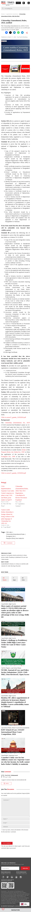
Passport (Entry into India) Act (15, 538)
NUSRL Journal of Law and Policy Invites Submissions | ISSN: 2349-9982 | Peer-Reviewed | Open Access (15, 672)
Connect (18, 2)
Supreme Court (13, 755)
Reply (7, 783)
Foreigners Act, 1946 (8, 456)
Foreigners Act (10, 536)
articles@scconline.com (21, 873)
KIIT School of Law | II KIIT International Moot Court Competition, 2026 (12, 732)
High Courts (12, 604)
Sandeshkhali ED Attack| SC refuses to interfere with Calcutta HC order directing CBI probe (14, 564)
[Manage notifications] (3, 909)
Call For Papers (5, 668)
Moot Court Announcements (20, 728)
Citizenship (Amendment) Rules (15, 534)
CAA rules (9, 532)
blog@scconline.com (6, 873)
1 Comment (9, 543)
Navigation (15, 910)
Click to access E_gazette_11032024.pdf (13, 417)
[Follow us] (3, 877)
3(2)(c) (24, 450)
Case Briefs (4, 604)
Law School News (16, 668)
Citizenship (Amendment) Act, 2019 (17, 422)
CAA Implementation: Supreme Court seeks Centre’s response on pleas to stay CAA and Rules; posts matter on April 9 (7, 493)
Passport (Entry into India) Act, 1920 (12, 452)
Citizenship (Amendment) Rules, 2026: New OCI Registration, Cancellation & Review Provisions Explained (21, 493)
